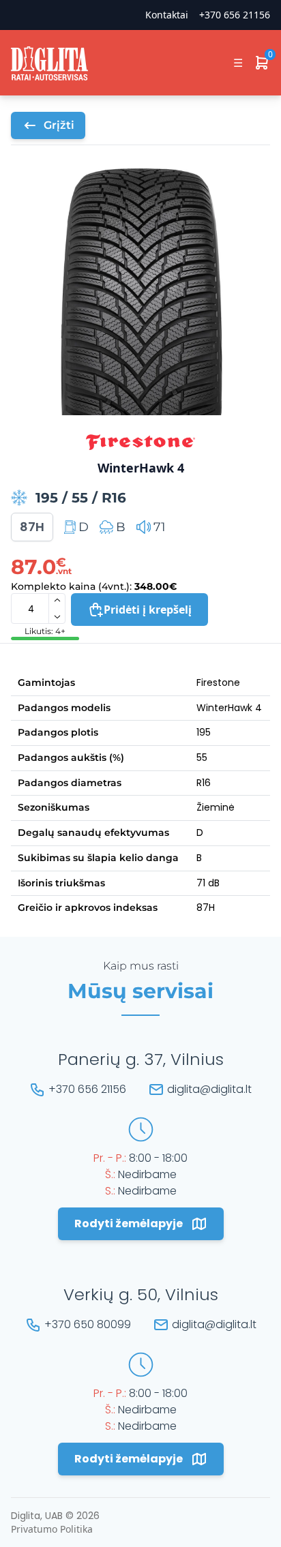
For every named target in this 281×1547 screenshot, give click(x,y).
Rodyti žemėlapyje (128, 1223)
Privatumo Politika (52, 1528)
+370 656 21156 (234, 14)
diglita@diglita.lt (209, 1089)
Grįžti (59, 125)
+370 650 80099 (87, 1324)
